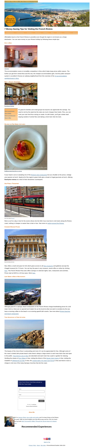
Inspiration (37, 32)
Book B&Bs (8, 113)
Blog (52, 32)
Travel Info (29, 32)
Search (74, 32)
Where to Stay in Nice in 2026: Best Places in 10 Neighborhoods (21, 1)
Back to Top (47, 442)
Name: (20, 389)
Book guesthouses (10, 115)
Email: (20, 394)
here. (34, 273)
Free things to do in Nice (20, 356)
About (38, 445)
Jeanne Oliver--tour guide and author (28, 417)
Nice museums (48, 266)
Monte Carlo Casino (52, 358)
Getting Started (9, 32)
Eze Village (22, 358)
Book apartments (9, 111)
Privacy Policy (32, 445)
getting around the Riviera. (55, 223)
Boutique (59, 32)
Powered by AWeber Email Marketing (31, 406)
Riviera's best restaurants (39, 175)
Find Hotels (67, 32)
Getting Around (20, 32)
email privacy (34, 404)
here (5, 270)
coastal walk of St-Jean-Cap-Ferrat (43, 360)
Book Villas (8, 118)
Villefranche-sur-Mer (18, 360)
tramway (12, 218)
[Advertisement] (81, 55)
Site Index (43, 445)
